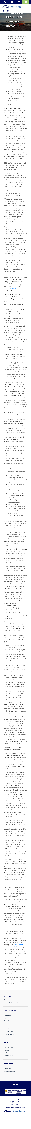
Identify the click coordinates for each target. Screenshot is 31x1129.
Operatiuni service (9, 1045)
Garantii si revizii (9, 1047)
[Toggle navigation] (8, 11)
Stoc (5, 1018)
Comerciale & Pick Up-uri (11, 1002)
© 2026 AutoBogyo (15, 1099)
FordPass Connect (9, 1055)
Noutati (6, 1066)
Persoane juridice (9, 1034)
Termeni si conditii (15, 1101)
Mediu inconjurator (9, 1071)
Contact (6, 1021)
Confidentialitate (15, 1103)
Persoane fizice (8, 1031)
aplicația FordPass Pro (11, 288)
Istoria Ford (7, 1068)
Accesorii (6, 1050)
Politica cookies (15, 1104)
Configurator (7, 1016)
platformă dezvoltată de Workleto (15, 1107)
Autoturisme (7, 1000)
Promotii (6, 1013)
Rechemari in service (10, 1053)
